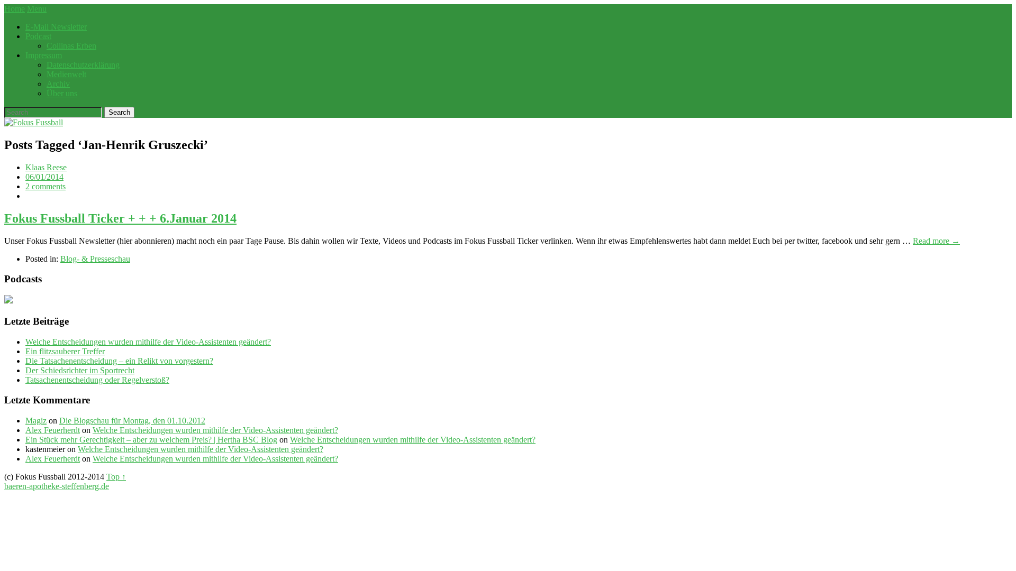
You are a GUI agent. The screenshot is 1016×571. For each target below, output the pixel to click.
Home (14, 8)
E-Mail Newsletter (56, 26)
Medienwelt (66, 74)
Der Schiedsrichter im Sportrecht (79, 370)
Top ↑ (116, 476)
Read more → (936, 240)
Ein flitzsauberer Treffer (65, 351)
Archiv (58, 83)
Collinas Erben (71, 45)
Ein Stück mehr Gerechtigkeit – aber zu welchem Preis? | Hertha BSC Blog (151, 439)
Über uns (62, 93)
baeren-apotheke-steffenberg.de (56, 486)
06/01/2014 (44, 176)
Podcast (38, 36)
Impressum (43, 55)
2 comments (45, 186)
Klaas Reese (46, 167)
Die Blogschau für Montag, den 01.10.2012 (132, 420)
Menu (37, 8)
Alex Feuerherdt (52, 430)
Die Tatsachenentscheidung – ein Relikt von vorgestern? (119, 360)
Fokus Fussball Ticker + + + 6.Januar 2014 (120, 218)
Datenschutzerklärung (83, 64)
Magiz (36, 420)
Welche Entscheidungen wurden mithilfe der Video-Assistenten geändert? (148, 341)
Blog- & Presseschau (95, 258)
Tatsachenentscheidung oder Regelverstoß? (97, 379)
